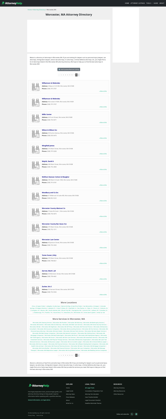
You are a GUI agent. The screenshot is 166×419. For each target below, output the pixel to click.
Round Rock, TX (58, 312)
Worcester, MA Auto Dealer (54, 331)
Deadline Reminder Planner (93, 403)
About (161, 3)
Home (127, 3)
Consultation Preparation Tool (94, 391)
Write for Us (69, 403)
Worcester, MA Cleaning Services (42, 322)
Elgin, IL (89, 308)
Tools (148, 3)
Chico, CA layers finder (38, 306)
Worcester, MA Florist (71, 335)
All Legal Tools (89, 388)
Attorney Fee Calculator (92, 394)
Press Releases (70, 397)
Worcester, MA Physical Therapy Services (55, 339)
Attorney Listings (138, 3)
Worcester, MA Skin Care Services (66, 337)
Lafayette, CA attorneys (53, 306)
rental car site (101, 312)
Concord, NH (86, 310)
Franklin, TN (48, 312)
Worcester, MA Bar (35, 327)
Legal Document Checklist (92, 400)
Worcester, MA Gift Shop (65, 327)
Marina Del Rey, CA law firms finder (71, 306)
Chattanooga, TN (39, 312)
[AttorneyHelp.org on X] (132, 414)
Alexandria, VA (68, 312)
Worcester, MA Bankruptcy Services (93, 322)
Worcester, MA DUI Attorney (53, 324)
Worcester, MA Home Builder (41, 348)
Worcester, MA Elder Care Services (72, 324)
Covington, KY (35, 310)
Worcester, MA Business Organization (80, 339)
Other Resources (118, 394)
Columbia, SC (103, 310)
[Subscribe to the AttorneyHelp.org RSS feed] (136, 414)
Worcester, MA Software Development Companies (83, 344)
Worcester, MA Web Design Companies (44, 333)
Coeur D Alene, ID (62, 308)
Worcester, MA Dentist (36, 324)
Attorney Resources (119, 391)
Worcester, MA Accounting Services (70, 329)
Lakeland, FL (51, 308)
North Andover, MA (54, 310)
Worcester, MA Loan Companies (80, 348)
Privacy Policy (31, 415)
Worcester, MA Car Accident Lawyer (71, 342)
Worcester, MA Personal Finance (82, 327)
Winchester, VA (78, 312)
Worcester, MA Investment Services (87, 337)
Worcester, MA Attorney (75, 322)
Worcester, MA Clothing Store (86, 333)
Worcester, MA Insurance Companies (48, 329)
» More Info (103, 91)
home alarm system (89, 312)
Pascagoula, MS (76, 310)
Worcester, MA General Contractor (67, 333)
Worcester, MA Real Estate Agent (54, 335)
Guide (156, 3)
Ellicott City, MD (66, 310)
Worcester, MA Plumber (60, 322)
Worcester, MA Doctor (48, 337)
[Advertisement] (68, 36)
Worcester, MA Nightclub (49, 327)
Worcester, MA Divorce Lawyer (38, 344)
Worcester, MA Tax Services (90, 329)
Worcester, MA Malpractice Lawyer (48, 350)
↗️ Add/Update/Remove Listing (69, 69)
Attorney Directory (39, 10)
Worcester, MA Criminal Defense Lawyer (95, 342)
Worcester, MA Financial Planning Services (57, 346)
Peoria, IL (96, 308)
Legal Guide (69, 391)
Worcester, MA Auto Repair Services (95, 331)
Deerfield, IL (72, 308)
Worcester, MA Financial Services (58, 344)
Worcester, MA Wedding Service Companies (94, 350)
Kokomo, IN (104, 308)
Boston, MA (44, 310)
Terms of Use (39, 415)
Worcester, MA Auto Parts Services (74, 331)
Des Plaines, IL (81, 308)
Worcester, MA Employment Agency (89, 335)
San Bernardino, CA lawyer (91, 306)
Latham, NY (95, 310)
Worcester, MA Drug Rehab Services (69, 350)
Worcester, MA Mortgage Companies (94, 346)
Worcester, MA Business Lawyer (50, 342)
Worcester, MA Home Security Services (95, 324)
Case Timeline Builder (91, 397)
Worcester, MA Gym (76, 346)
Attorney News (70, 394)
